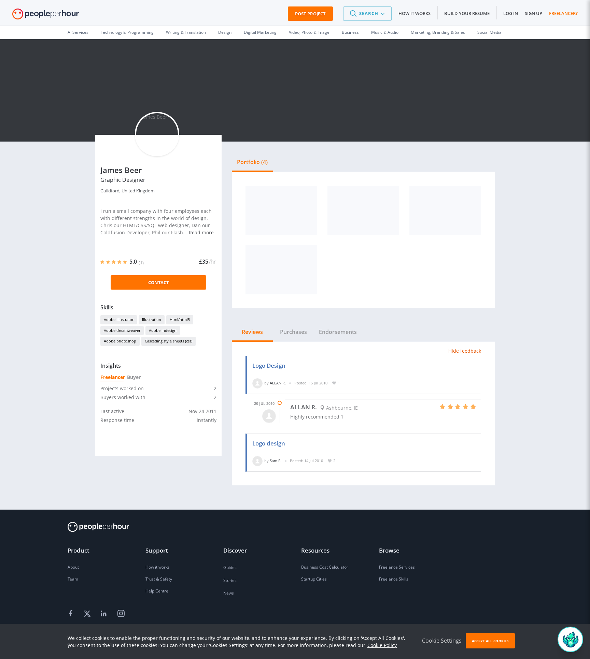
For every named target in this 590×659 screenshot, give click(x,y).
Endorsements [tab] (338, 332)
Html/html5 (180, 319)
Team (73, 579)
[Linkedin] (104, 613)
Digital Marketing (260, 32)
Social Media (489, 32)
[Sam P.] (257, 460)
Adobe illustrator (119, 319)
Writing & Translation (186, 32)
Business (350, 32)
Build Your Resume (467, 13)
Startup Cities (314, 579)
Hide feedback (464, 351)
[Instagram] (121, 613)
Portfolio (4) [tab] (252, 162)
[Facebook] (72, 613)
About (73, 567)
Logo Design (268, 365)
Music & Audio (384, 32)
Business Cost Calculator (324, 567)
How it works (414, 13)
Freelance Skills (393, 579)
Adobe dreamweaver (122, 330)
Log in (510, 13)
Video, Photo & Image (309, 32)
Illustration (151, 319)
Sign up (533, 13)
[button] (367, 13)
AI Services (78, 32)
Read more (201, 232)
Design (224, 32)
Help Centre (156, 591)
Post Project (310, 14)
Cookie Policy (382, 645)
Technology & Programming (127, 32)
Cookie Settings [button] (442, 640)
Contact (158, 282)
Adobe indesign (163, 330)
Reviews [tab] (252, 332)
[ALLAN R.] (257, 382)
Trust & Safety (158, 579)
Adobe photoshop (120, 340)
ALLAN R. (278, 382)
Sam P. (275, 460)
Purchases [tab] (293, 332)
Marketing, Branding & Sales (438, 32)
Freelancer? (563, 13)
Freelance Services (397, 567)
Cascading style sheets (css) (168, 340)
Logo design (268, 443)
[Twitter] (88, 613)
